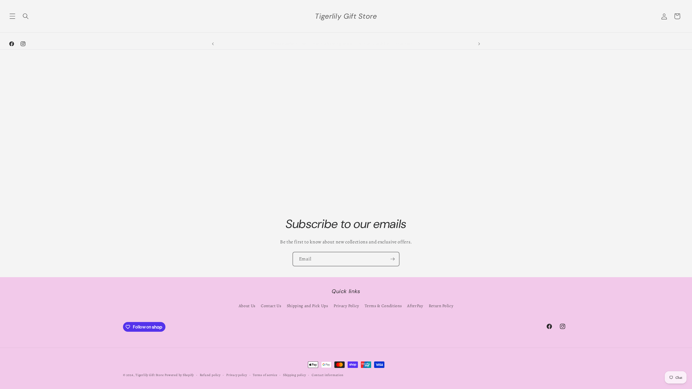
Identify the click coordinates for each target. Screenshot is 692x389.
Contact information (328, 375)
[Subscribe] (392, 259)
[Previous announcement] (213, 43)
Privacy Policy (346, 305)
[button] (12, 16)
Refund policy (210, 375)
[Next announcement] (479, 43)
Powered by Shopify (179, 375)
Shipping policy (294, 375)
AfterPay (415, 305)
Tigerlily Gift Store (149, 375)
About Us (247, 305)
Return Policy (441, 305)
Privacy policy (236, 375)
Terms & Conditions (383, 305)
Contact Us (271, 305)
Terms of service (265, 375)
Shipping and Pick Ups (307, 305)
